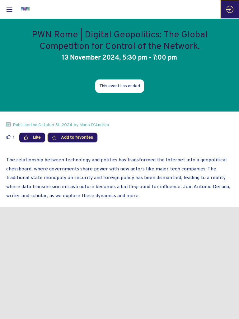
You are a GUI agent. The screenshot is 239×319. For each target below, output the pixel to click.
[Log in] (229, 9)
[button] (9, 9)
